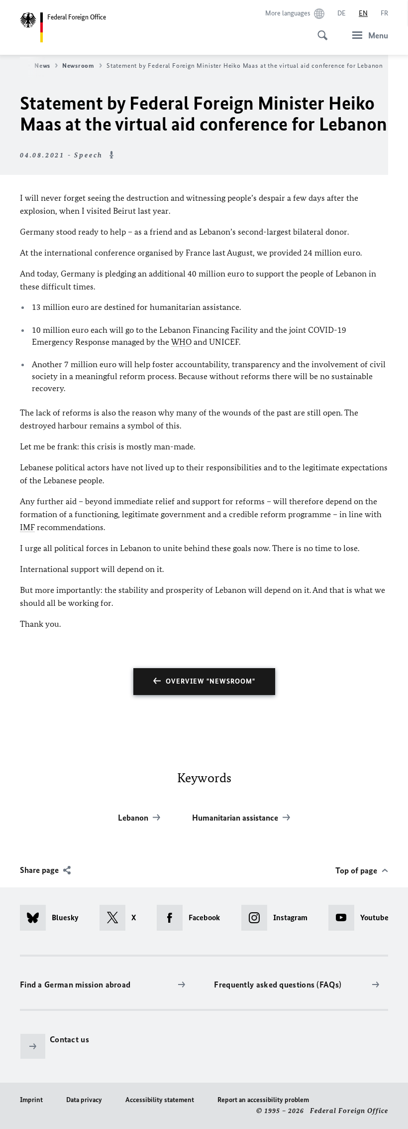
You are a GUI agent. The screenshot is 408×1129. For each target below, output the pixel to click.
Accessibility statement (159, 1100)
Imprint (31, 1100)
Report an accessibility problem (263, 1100)
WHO (181, 342)
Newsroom (78, 65)
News (42, 65)
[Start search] (319, 29)
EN (363, 13)
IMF (27, 527)
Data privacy (84, 1100)
